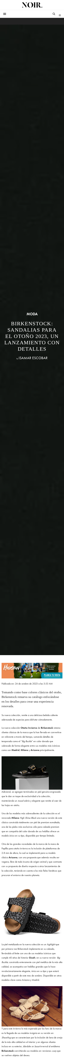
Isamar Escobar (33, 357)
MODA (32, 314)
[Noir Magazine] (32, 5)
